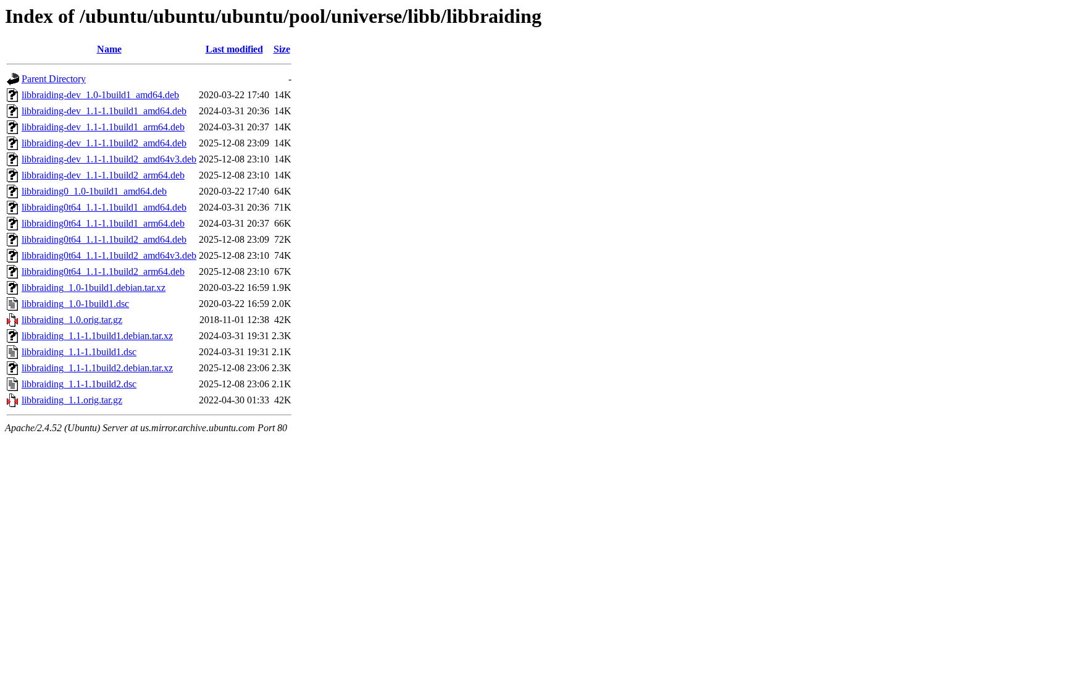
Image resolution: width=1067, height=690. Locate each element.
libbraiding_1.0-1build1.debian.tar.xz (93, 287)
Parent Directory (54, 79)
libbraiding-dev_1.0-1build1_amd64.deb (100, 95)
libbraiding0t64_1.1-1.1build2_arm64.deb (103, 271)
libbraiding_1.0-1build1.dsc (75, 303)
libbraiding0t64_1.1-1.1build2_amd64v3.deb (109, 255)
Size (282, 49)
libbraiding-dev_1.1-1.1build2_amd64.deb (104, 143)
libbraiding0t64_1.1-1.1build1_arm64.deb (103, 223)
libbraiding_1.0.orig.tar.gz (72, 319)
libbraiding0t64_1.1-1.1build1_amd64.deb (104, 207)
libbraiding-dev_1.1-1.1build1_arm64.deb (103, 127)
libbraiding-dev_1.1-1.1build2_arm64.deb (103, 175)
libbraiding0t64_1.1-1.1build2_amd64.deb (104, 239)
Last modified (234, 49)
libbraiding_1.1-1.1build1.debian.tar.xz (97, 335)
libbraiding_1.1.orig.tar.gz (72, 400)
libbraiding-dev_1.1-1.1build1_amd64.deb (104, 111)
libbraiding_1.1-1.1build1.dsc (79, 352)
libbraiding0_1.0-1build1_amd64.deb (94, 191)
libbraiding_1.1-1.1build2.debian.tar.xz (97, 368)
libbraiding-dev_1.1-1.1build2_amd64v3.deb (109, 159)
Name (109, 49)
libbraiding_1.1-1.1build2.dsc (79, 384)
